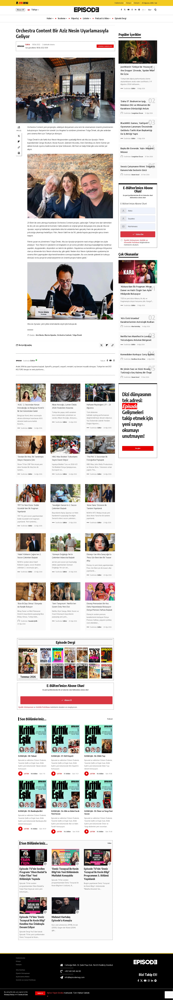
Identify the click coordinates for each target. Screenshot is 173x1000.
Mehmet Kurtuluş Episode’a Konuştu (62, 918)
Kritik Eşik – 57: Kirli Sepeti (62, 756)
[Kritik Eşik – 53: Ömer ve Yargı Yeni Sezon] (98, 794)
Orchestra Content (64, 335)
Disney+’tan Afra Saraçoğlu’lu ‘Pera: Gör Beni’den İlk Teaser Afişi (99, 557)
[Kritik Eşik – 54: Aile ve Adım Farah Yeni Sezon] (65, 794)
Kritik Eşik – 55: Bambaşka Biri (30, 811)
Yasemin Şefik (32, 621)
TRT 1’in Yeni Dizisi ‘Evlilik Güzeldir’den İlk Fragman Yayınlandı (28, 508)
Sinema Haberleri (105, 46)
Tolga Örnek (77, 335)
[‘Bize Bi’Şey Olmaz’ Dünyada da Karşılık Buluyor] (31, 591)
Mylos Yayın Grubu (54, 993)
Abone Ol (68, 700)
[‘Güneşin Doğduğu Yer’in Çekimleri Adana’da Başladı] (65, 542)
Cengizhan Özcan (137, 113)
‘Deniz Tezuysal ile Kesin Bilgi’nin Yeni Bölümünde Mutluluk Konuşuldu (65, 872)
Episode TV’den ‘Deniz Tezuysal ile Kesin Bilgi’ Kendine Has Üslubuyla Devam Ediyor (32, 922)
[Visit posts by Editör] (19, 361)
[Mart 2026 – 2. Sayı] (94, 655)
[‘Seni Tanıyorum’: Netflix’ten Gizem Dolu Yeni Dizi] (65, 591)
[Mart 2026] (106, 655)
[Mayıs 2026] (57, 655)
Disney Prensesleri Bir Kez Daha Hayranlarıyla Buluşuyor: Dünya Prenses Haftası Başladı (99, 606)
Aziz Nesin (40, 335)
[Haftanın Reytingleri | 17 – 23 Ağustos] (100, 393)
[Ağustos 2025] (94, 671)
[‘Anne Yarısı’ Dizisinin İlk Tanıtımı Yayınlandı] (100, 493)
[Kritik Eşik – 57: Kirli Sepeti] (65, 739)
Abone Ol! (20, 10)
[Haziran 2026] (45, 655)
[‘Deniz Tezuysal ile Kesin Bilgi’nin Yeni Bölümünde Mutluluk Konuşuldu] (65, 857)
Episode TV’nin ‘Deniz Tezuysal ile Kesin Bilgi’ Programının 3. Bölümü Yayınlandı (97, 873)
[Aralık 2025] (70, 671)
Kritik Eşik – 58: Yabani (27, 756)
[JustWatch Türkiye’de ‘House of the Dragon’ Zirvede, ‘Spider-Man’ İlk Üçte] (138, 52)
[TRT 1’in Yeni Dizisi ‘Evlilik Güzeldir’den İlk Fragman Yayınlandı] (31, 493)
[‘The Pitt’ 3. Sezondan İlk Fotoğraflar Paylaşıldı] (100, 445)
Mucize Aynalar (50, 335)
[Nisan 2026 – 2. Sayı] (70, 655)
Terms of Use (23, 994)
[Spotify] (139, 9)
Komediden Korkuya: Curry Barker (137, 354)
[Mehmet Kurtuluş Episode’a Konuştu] (65, 905)
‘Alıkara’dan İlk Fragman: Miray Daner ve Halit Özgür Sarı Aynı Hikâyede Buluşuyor (136, 290)
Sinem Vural (135, 175)
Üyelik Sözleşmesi (25, 707)
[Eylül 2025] (82, 671)
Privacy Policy (9, 994)
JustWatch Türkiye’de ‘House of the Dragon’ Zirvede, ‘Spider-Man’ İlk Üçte (138, 70)
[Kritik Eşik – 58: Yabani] (32, 739)
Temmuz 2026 (28, 676)
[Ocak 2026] (57, 671)
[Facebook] (121, 9)
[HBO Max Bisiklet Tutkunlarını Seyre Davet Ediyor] (65, 445)
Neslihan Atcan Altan (138, 359)
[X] (124, 9)
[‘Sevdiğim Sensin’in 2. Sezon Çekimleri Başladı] (65, 493)
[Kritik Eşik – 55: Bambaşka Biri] (32, 794)
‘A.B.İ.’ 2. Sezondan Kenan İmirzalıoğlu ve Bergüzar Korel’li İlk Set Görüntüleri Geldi (30, 407)
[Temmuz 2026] (28, 661)
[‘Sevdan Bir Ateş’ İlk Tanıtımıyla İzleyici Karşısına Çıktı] (31, 445)
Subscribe (139, 234)
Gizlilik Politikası (43, 707)
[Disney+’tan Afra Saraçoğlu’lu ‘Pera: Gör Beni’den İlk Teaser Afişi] (100, 542)
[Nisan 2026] (82, 655)
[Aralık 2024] (106, 671)
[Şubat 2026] (45, 671)
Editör (27, 44)
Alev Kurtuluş (135, 326)
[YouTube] (128, 9)
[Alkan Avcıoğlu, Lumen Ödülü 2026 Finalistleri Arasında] (65, 393)
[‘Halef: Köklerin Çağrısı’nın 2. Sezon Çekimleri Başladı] (31, 542)
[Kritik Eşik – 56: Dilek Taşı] (98, 739)
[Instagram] (132, 9)
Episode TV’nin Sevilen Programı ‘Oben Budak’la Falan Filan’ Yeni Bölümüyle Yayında (33, 873)
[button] (40, 993)
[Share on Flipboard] (19, 141)
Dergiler (138, 448)
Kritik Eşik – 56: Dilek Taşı (94, 756)
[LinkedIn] (135, 9)
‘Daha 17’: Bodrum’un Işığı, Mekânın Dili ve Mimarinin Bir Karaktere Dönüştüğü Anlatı (135, 105)
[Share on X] (19, 136)
